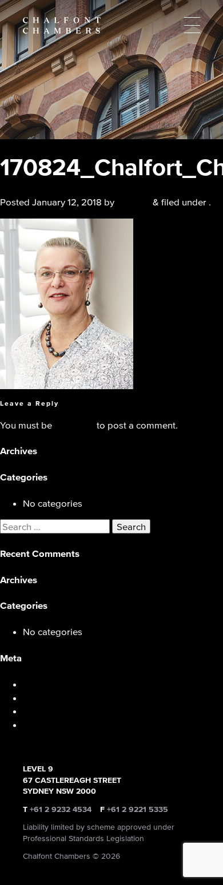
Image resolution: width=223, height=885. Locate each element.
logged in (74, 424)
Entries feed (48, 697)
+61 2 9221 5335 (137, 809)
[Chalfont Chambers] (111, 25)
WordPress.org (54, 724)
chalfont (133, 201)
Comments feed (56, 710)
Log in (36, 683)
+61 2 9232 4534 (60, 809)
